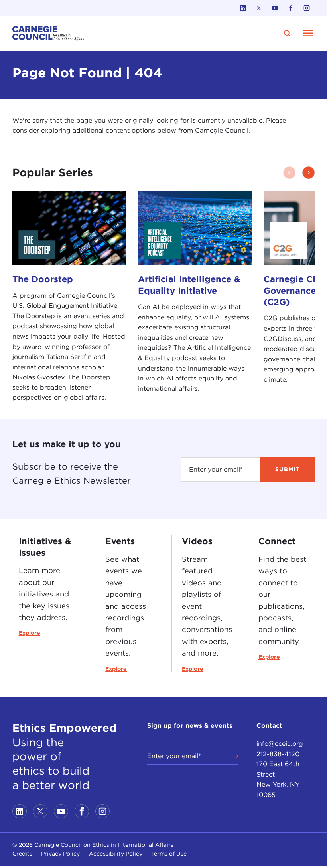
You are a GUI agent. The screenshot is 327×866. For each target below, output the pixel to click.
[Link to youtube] (275, 8)
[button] (308, 172)
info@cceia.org (279, 743)
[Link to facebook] (291, 8)
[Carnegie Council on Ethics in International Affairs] (48, 33)
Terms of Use (169, 853)
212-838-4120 (277, 754)
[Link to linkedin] (243, 8)
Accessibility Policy (115, 853)
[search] (287, 33)
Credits (22, 853)
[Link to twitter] (259, 8)
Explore (29, 633)
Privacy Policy (60, 853)
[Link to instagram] (307, 8)
